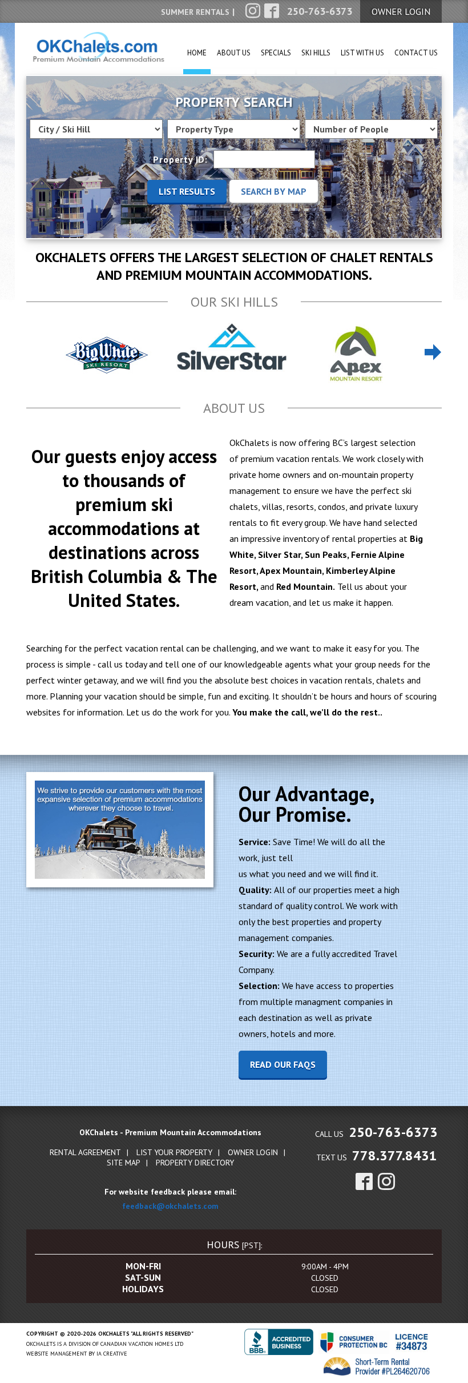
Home (197, 53)
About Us (234, 53)
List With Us (362, 53)
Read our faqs (283, 1064)
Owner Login (253, 1152)
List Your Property (174, 1152)
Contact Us (416, 53)
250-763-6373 (393, 1132)
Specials (276, 53)
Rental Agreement (85, 1152)
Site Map (123, 1162)
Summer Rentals (195, 12)
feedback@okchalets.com (170, 1206)
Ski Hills (315, 53)
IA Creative (111, 1353)
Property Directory (195, 1162)
